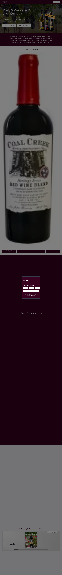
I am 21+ (31, 291)
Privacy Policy (33, 295)
